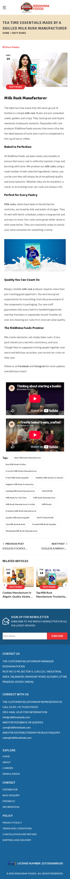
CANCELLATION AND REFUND (20, 834)
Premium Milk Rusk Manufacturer (21, 511)
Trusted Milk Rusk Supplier (44, 524)
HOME (6, 756)
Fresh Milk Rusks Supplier (17, 477)
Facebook (23, 366)
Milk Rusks (47, 504)
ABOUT (7, 762)
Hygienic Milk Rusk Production (20, 484)
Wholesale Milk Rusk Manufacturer (22, 531)
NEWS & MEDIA (11, 773)
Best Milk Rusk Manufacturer (27, 457)
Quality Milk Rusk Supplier (18, 517)
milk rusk (30, 113)
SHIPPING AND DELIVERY (17, 840)
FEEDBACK (9, 801)
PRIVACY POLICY (12, 822)
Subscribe (57, 636)
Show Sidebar (12, 47)
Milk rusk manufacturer (44, 497)
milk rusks (50, 166)
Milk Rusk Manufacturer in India (20, 504)
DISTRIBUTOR (10, 789)
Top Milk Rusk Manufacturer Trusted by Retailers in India (50, 596)
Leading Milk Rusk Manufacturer (20, 491)
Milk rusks (10, 204)
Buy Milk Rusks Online (16, 464)
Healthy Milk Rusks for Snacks (49, 477)
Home (6, 33)
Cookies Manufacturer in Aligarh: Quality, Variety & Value (18, 596)
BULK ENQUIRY (11, 795)
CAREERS (8, 768)
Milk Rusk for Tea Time (16, 497)
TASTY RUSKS (19, 33)
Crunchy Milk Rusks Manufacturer (21, 471)
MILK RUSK (47, 491)
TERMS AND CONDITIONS (17, 828)
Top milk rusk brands (15, 524)
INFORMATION (11, 806)
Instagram (40, 366)
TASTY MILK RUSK (45, 517)
